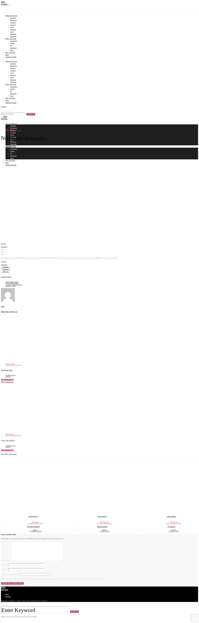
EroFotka (4, 588)
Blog (7, 55)
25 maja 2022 (105, 531)
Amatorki (13, 18)
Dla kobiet (13, 48)
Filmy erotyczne (11, 39)
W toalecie (171, 527)
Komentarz (6, 560)
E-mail (4, 570)
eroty (8, 147)
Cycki (12, 27)
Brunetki (13, 22)
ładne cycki (11, 286)
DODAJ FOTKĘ (11, 57)
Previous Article (9, 312)
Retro (11, 50)
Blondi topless (102, 527)
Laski (11, 32)
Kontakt (8, 596)
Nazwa (4, 565)
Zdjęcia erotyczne (11, 16)
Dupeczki (13, 29)
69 (11, 45)
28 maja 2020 (11, 375)
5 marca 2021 (11, 145)
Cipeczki (13, 25)
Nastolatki (13, 36)
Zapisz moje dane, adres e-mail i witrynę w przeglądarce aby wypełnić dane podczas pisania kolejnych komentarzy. (54, 579)
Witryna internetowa (10, 574)
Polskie (12, 43)
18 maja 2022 (174, 531)
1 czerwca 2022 (35, 531)
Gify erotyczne (10, 52)
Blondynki (13, 20)
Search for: (6, 111)
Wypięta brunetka (33, 527)
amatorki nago (12, 282)
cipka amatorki (12, 283)
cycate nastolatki (14, 284)
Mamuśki (13, 34)
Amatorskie (13, 41)
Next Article (7, 382)
